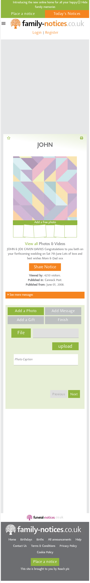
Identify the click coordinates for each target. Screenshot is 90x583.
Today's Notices (67, 14)
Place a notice (23, 14)
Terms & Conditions (43, 546)
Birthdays (26, 539)
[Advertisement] (45, 87)
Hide (84, 2)
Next (74, 394)
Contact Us (20, 546)
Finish (63, 320)
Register (51, 33)
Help (78, 539)
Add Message (63, 311)
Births (40, 539)
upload (65, 346)
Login (37, 33)
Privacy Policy (68, 546)
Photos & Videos (45, 244)
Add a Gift (26, 320)
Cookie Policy (45, 552)
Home (12, 539)
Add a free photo (45, 222)
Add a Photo (26, 311)
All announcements (59, 539)
